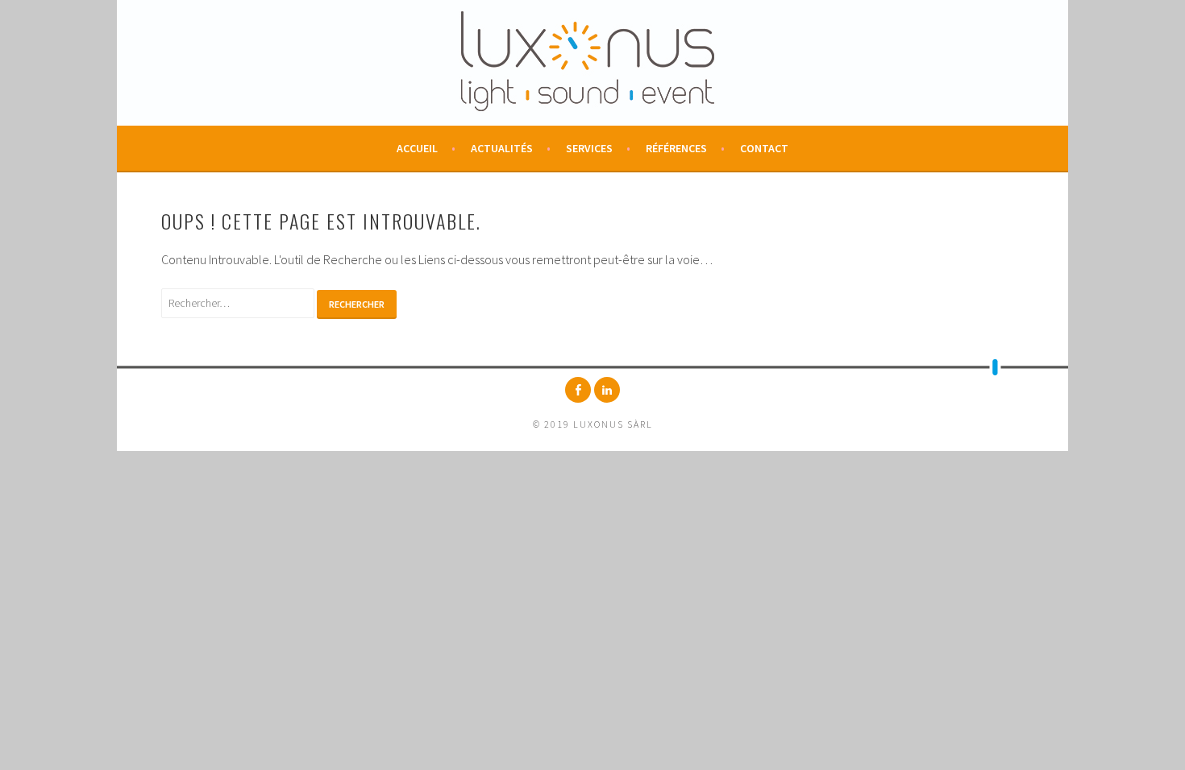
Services (589, 148)
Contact (764, 148)
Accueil (417, 148)
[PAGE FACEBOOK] (578, 390)
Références (676, 148)
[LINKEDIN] (607, 390)
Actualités (502, 148)
